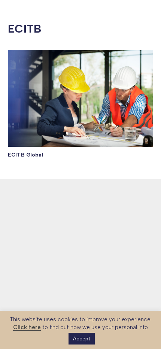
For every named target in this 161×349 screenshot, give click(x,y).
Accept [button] (81, 339)
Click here (27, 327)
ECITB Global (25, 155)
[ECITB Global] (80, 98)
